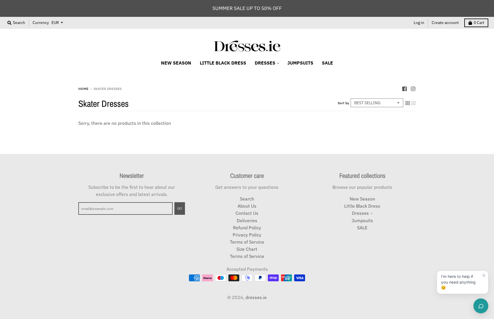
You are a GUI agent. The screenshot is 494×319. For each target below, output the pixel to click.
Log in (419, 22)
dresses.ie (256, 297)
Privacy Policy (247, 235)
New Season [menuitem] (176, 63)
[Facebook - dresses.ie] (404, 88)
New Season (362, 199)
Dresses (360, 213)
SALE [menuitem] (327, 63)
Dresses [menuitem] (265, 63)
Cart (479, 22)
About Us (247, 206)
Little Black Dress (362, 206)
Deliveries (247, 220)
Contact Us (247, 213)
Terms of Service (247, 242)
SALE (362, 227)
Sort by (343, 103)
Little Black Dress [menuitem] (223, 63)
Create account (445, 22)
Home (83, 88)
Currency (41, 22)
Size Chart (246, 249)
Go (179, 208)
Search (247, 199)
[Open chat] (480, 305)
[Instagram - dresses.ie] (413, 88)
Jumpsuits (362, 220)
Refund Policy (247, 227)
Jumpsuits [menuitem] (300, 63)
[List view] (413, 103)
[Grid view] (407, 103)
